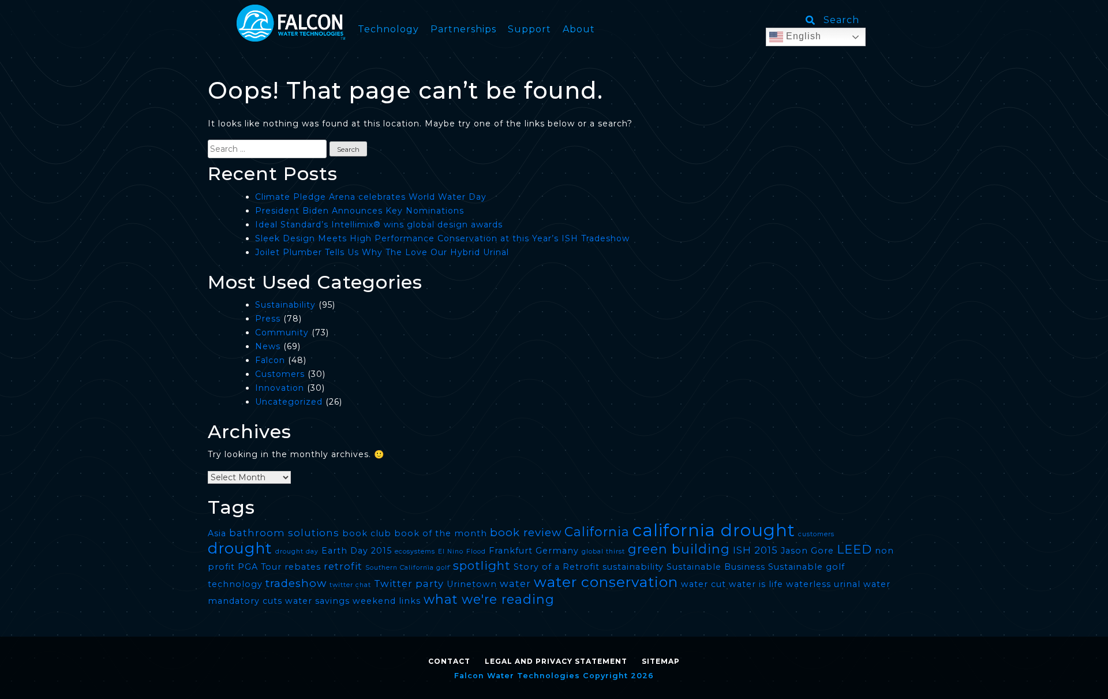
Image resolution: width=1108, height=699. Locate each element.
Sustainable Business (716, 567)
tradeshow (296, 583)
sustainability (633, 567)
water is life (756, 584)
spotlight (482, 565)
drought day (297, 551)
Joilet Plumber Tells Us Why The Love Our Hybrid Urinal (382, 252)
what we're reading (489, 599)
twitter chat (350, 585)
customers (816, 534)
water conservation (606, 581)
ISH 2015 (755, 550)
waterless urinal (823, 584)
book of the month (440, 533)
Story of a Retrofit (557, 567)
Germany (557, 550)
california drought (713, 530)
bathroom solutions (284, 533)
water (515, 583)
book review (526, 532)
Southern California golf (407, 567)
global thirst (603, 551)
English (802, 36)
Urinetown (472, 584)
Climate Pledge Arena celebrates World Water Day (370, 197)
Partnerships (463, 29)
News (267, 346)
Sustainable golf (806, 567)
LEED (854, 549)
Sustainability (285, 305)
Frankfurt (511, 550)
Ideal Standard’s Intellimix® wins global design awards (379, 224)
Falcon (270, 360)
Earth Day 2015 (356, 550)
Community (282, 332)
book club (366, 533)
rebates (303, 567)
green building (679, 548)
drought (240, 548)
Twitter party (409, 583)
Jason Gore (807, 550)
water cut (703, 584)
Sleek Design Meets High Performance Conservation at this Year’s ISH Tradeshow (442, 238)
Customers (280, 374)
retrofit (343, 566)
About (579, 29)
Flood (476, 551)
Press (267, 318)
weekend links (387, 601)
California (597, 531)
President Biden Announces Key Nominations (359, 210)
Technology (388, 29)
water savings (317, 601)
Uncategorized (289, 402)
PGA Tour (260, 567)
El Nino (450, 551)
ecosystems (415, 551)
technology (235, 584)
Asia (217, 533)
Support (529, 29)
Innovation (279, 388)
